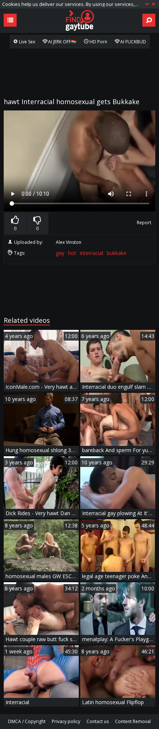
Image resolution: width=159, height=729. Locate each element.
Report (144, 222)
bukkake (116, 252)
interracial (91, 252)
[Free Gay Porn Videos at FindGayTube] (79, 20)
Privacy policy (66, 721)
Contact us (98, 721)
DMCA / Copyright (26, 721)
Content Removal (133, 721)
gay (60, 252)
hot (72, 252)
